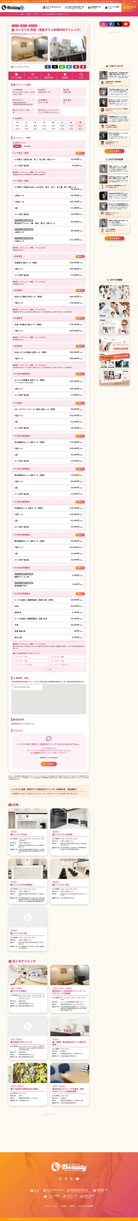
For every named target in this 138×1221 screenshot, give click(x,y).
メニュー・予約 (33, 77)
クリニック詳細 (16, 77)
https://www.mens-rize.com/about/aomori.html (23, 103)
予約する (80, 153)
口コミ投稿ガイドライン (38, 753)
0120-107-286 (43, 102)
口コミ (81, 77)
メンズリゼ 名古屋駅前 (24, 665)
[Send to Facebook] (48, 67)
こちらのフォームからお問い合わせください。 (62, 793)
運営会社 (72, 1206)
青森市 (36, 14)
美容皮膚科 (27, 146)
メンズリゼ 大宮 (58, 661)
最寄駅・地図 (48, 77)
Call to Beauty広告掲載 (85, 1206)
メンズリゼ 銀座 (58, 657)
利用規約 (63, 1206)
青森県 (29, 14)
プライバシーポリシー (51, 1206)
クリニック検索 (19, 14)
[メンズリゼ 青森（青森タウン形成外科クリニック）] (69, 67)
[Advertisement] (48, 1128)
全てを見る (48, 669)
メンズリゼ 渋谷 (21, 657)
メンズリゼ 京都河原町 (60, 665)
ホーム (10, 14)
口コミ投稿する (49, 764)
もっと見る (115, 151)
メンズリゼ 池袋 (21, 661)
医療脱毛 (17, 146)
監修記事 (65, 77)
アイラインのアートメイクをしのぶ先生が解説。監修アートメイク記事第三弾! (79, 2)
